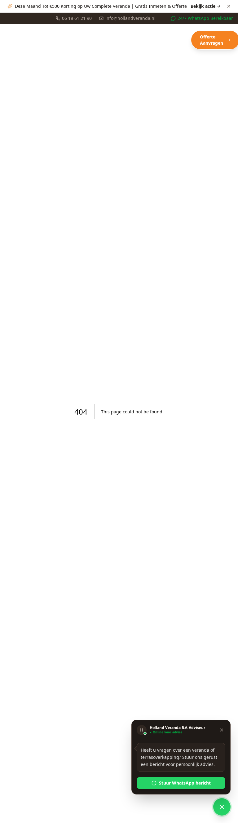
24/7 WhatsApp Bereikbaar (205, 18)
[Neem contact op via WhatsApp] (222, 807)
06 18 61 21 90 (77, 18)
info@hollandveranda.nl (130, 18)
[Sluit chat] (221, 730)
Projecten (67, 40)
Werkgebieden (102, 40)
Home (11, 40)
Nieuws (136, 40)
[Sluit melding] (228, 6)
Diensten (37, 40)
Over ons (159, 40)
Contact (182, 40)
